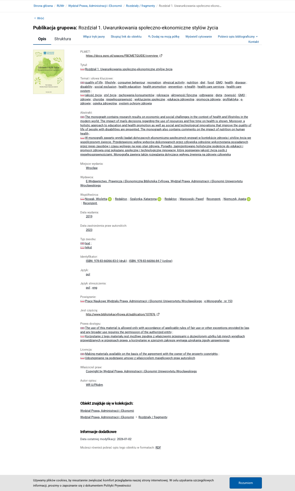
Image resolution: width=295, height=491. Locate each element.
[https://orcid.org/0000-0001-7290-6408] (159, 199)
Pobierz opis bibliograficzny (236, 36)
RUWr (60, 6)
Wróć (40, 18)
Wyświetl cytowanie (198, 36)
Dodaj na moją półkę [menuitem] (165, 36)
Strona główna (43, 6)
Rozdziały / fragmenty (140, 6)
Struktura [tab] (62, 38)
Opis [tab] (42, 38)
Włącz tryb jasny (94, 36)
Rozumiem (246, 483)
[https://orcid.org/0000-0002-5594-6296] (249, 199)
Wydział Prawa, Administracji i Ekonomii (95, 6)
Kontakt (253, 42)
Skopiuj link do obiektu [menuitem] (126, 36)
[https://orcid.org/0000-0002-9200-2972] (110, 199)
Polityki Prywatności (117, 485)
